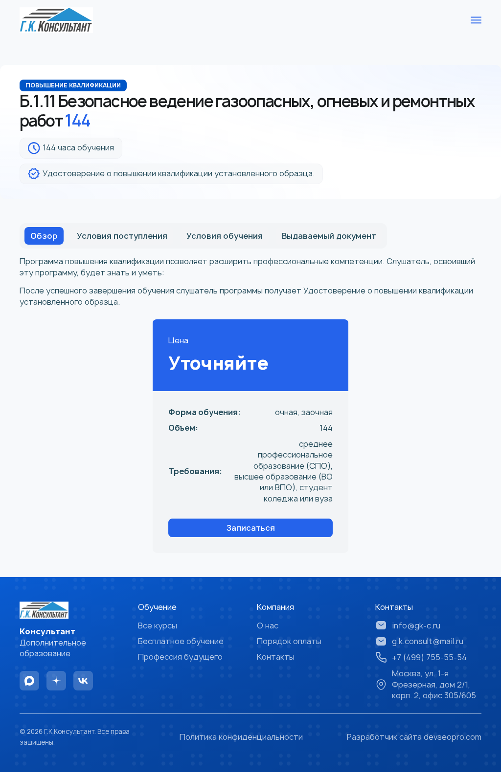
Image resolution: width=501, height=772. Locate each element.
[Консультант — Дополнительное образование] (56, 20)
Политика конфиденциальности (241, 736)
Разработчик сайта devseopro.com (414, 736)
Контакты (276, 656)
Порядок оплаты (289, 641)
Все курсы (157, 625)
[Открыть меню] (476, 20)
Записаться (251, 527)
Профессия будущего (180, 656)
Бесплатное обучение (181, 641)
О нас (267, 625)
